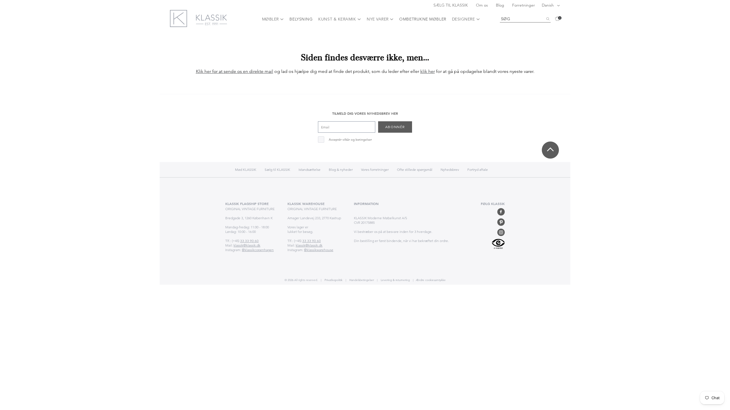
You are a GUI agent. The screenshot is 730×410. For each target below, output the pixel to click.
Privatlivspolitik (333, 280)
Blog (500, 5)
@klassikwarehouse (318, 250)
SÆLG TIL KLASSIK (451, 5)
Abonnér (395, 127)
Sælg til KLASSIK (277, 169)
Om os (482, 5)
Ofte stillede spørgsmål (414, 169)
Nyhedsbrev (450, 169)
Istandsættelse (310, 169)
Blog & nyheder (341, 169)
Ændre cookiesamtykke (431, 280)
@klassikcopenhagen (258, 250)
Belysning (301, 19)
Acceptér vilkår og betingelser (350, 140)
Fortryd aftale (477, 169)
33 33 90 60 (249, 241)
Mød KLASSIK (245, 169)
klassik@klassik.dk (247, 245)
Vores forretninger (375, 169)
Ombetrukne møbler (422, 19)
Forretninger (523, 5)
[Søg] (548, 19)
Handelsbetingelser (361, 280)
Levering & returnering (395, 280)
